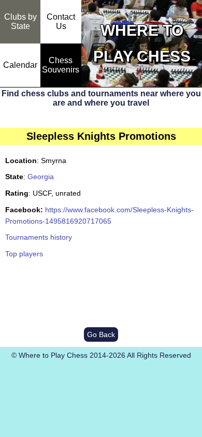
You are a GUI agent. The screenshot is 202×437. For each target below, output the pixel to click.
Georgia (40, 176)
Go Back (101, 334)
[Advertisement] (101, 293)
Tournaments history (38, 237)
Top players (24, 254)
